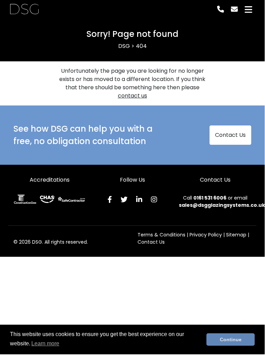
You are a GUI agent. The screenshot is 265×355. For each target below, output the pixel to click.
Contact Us (230, 135)
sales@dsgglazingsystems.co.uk (222, 205)
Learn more (45, 343)
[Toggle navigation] (248, 9)
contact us (132, 96)
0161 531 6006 (209, 197)
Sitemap (236, 234)
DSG (24, 9)
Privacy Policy (206, 234)
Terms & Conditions (161, 234)
